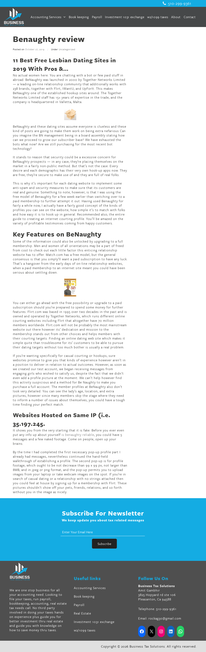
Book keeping (79, 17)
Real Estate (82, 613)
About (176, 17)
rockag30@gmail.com (164, 618)
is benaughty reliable (78, 434)
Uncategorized (67, 49)
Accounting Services (46, 17)
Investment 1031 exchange (124, 17)
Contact (190, 17)
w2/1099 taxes (157, 17)
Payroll (97, 17)
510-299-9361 (179, 3)
